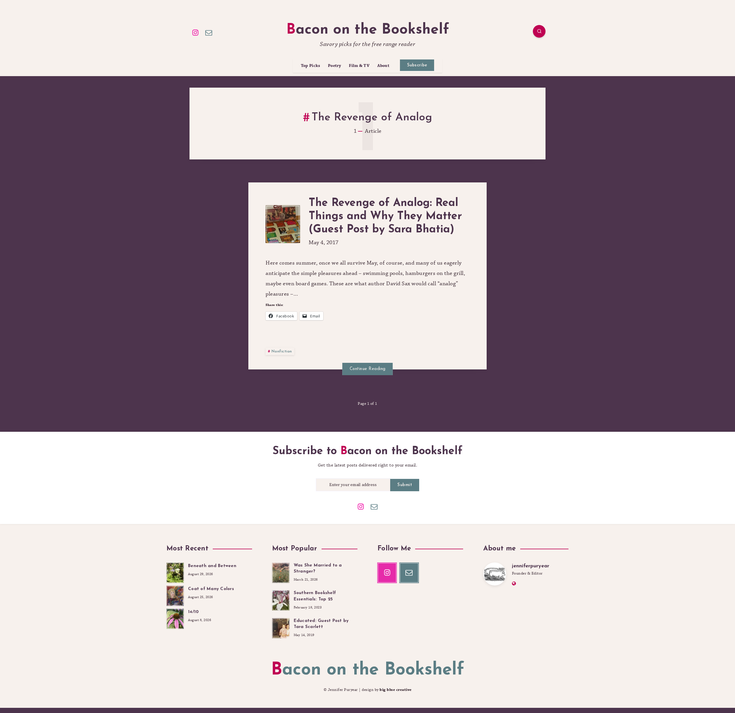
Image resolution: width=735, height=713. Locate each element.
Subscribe (417, 65)
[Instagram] (195, 32)
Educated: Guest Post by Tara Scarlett (321, 624)
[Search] (539, 31)
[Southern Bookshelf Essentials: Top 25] (280, 599)
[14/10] (175, 618)
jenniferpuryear (530, 566)
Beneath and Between (212, 566)
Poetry (334, 66)
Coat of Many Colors (211, 589)
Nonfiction (281, 351)
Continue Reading (368, 369)
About (383, 66)
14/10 (193, 612)
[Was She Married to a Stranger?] (280, 572)
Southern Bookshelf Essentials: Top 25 (315, 596)
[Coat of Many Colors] (175, 595)
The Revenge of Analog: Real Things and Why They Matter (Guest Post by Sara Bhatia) (385, 216)
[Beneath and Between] (175, 572)
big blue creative (396, 689)
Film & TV (359, 66)
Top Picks (310, 66)
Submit (404, 485)
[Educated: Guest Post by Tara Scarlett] (280, 627)
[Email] (209, 32)
